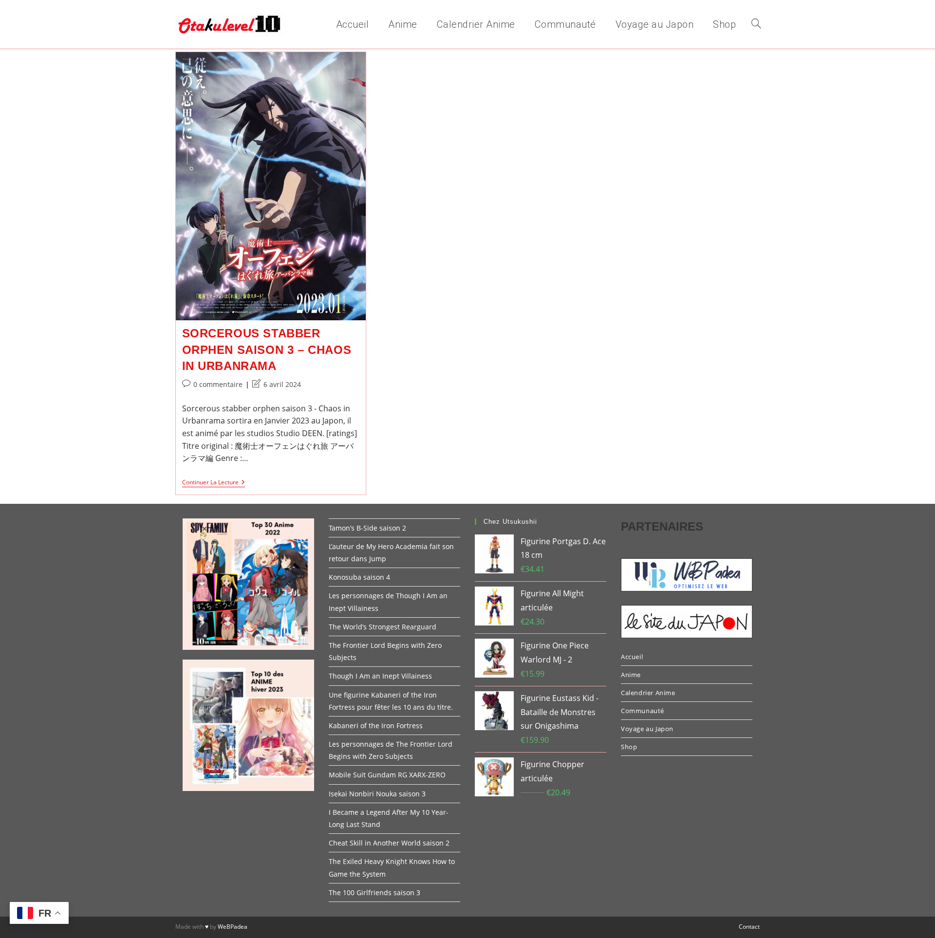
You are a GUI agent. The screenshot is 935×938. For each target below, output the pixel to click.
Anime (631, 674)
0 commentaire (218, 384)
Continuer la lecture (213, 483)
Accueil (632, 656)
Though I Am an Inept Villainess (380, 676)
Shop (629, 746)
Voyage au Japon (647, 728)
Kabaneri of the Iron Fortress (376, 725)
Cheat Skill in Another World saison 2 (389, 842)
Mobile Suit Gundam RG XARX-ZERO (387, 774)
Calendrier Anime (648, 692)
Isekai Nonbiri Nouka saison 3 (377, 793)
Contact (749, 926)
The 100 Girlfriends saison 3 (374, 892)
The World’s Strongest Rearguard (382, 626)
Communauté (642, 710)
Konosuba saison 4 (359, 577)
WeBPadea (232, 926)
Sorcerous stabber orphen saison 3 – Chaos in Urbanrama (267, 349)
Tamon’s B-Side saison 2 (367, 528)
